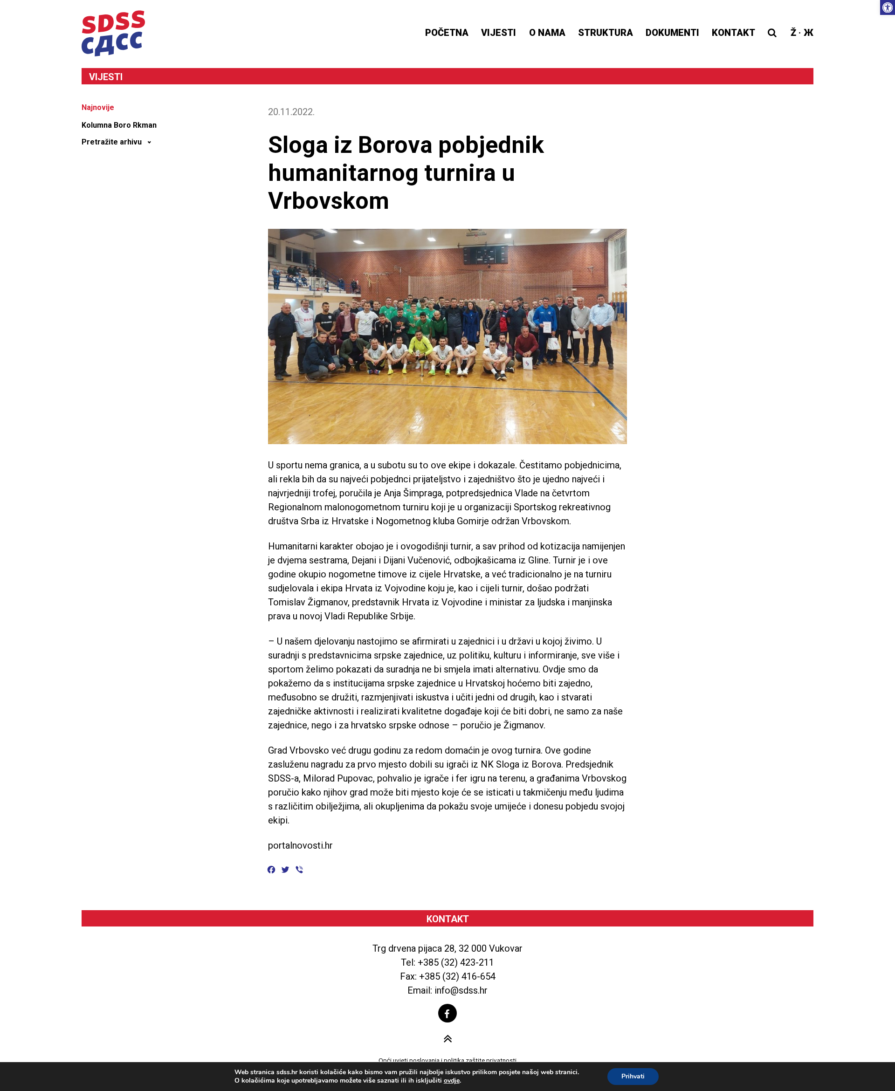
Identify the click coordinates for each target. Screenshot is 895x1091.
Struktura (605, 32)
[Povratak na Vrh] (447, 1039)
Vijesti (498, 32)
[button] (887, 7)
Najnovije (98, 107)
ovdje (452, 1081)
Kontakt (733, 32)
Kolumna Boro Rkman (119, 125)
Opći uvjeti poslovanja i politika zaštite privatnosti (447, 1060)
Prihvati (633, 1076)
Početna (446, 32)
